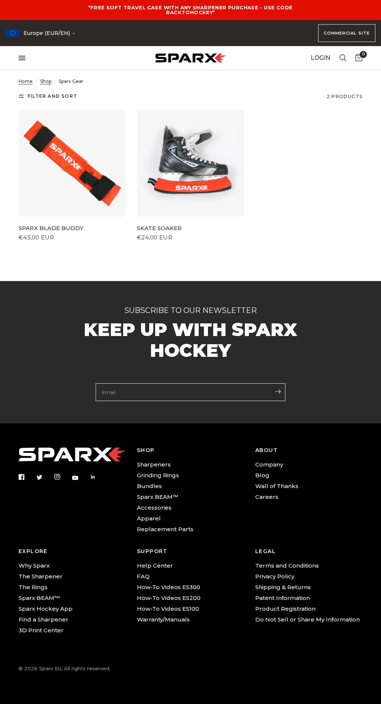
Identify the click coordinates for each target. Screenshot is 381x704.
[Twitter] (44, 477)
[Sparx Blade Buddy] (72, 163)
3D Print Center (41, 630)
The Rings (33, 587)
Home (26, 81)
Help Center (155, 565)
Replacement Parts (165, 529)
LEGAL (265, 551)
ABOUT (266, 450)
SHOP (146, 450)
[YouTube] (80, 477)
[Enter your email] (277, 391)
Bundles (149, 486)
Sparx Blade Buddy (51, 228)
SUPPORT (152, 551)
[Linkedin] (98, 477)
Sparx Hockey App (46, 608)
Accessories (154, 507)
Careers (266, 496)
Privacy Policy (274, 576)
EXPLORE (33, 551)
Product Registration (285, 608)
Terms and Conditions (287, 565)
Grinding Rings (158, 475)
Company (269, 464)
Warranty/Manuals (163, 619)
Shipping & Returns (283, 587)
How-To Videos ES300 (168, 587)
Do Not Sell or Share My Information (307, 619)
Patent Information (282, 597)
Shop (45, 81)
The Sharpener (41, 576)
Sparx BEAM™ (157, 496)
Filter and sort (52, 96)
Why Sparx (34, 565)
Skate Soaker (159, 228)
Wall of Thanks (276, 486)
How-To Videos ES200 (169, 597)
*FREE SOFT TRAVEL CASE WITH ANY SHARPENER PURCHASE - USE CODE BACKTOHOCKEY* (191, 9)
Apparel (149, 518)
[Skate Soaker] (190, 163)
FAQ (143, 576)
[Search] (343, 58)
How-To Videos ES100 (168, 608)
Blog (262, 475)
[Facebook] (27, 477)
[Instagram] (62, 477)
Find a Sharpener (43, 619)
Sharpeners (154, 464)
